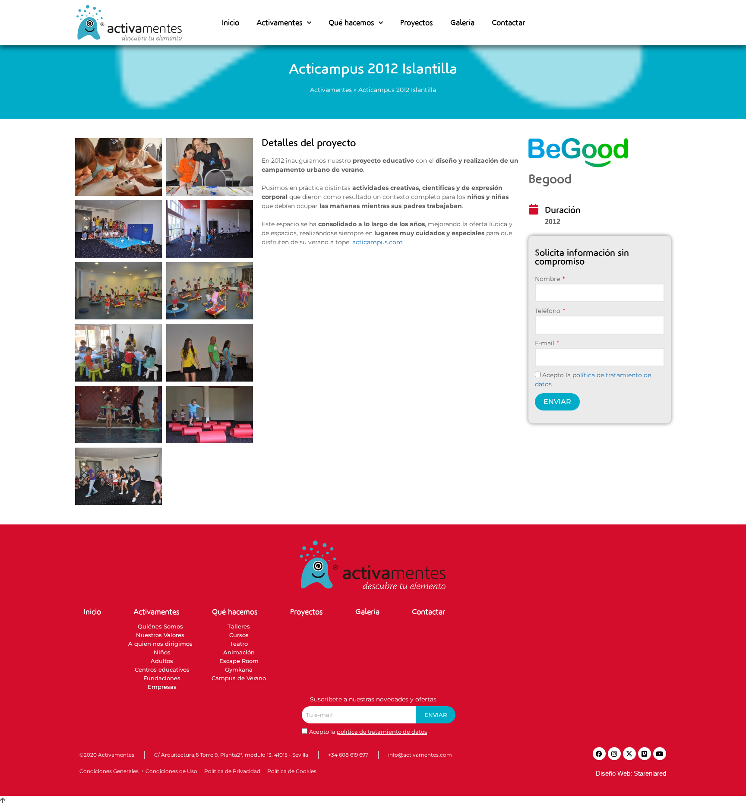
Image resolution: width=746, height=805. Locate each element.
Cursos (239, 634)
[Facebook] (599, 753)
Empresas (162, 686)
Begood (550, 178)
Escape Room (239, 660)
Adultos (162, 660)
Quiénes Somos (160, 626)
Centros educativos (162, 669)
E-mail (545, 343)
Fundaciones (161, 678)
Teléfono (548, 311)
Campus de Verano (239, 678)
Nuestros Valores (160, 634)
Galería (462, 22)
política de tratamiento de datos (382, 731)
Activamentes (331, 90)
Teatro (239, 643)
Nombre (548, 279)
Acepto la (368, 731)
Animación (239, 652)
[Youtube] (659, 753)
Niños (162, 652)
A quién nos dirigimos (160, 643)
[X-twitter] (629, 753)
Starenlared (650, 773)
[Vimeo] (644, 753)
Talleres (239, 626)
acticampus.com (377, 242)
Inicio (230, 22)
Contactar (508, 22)
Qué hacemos (351, 22)
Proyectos (416, 22)
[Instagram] (614, 753)
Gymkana (239, 669)
